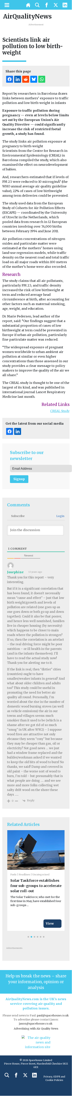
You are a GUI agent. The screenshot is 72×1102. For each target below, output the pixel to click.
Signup (19, 479)
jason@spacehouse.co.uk (36, 1023)
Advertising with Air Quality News (36, 1028)
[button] (28, 937)
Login (60, 516)
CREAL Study (60, 411)
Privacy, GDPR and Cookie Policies (54, 1078)
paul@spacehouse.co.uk (53, 1015)
